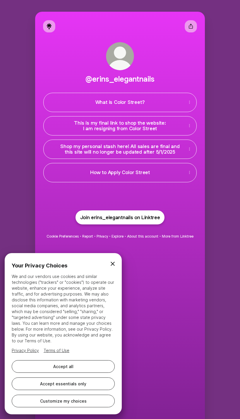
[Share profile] (191, 26)
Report (87, 236)
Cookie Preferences (63, 236)
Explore (118, 236)
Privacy (102, 236)
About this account (142, 236)
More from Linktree (177, 236)
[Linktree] (49, 26)
